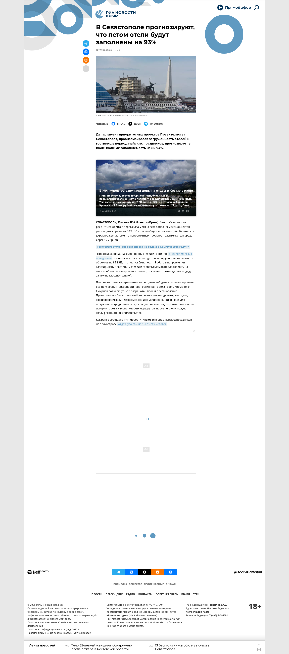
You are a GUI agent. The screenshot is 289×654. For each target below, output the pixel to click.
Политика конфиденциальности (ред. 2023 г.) (53, 630)
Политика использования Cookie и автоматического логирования (58, 624)
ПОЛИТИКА (120, 584)
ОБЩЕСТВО (135, 584)
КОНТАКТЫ (145, 595)
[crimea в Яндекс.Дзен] (144, 572)
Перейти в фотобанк (138, 115)
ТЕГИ (196, 595)
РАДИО (130, 595)
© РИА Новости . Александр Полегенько (112, 115)
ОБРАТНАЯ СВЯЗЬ (167, 595)
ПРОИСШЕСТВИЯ (154, 584)
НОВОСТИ (96, 595)
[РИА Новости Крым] (115, 14)
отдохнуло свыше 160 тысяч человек (142, 324)
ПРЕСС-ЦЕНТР (114, 595)
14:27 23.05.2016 (104, 50)
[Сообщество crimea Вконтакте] (131, 572)
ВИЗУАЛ (171, 584)
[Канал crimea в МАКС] (170, 572)
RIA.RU (185, 595)
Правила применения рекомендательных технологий (59, 633)
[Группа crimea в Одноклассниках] (157, 572)
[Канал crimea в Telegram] (118, 572)
